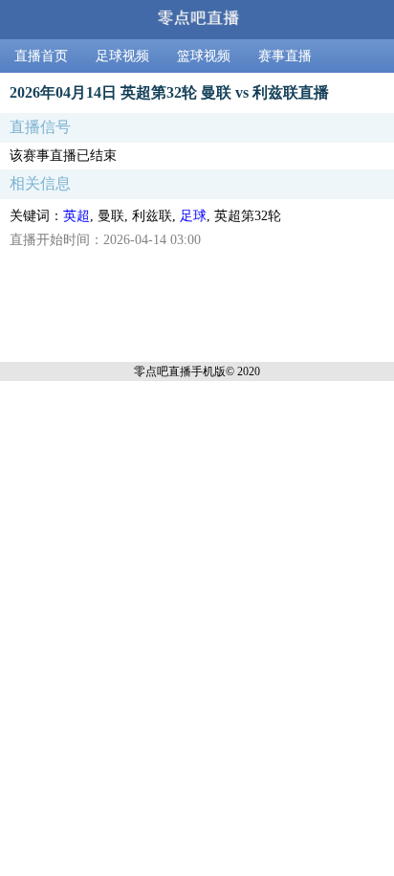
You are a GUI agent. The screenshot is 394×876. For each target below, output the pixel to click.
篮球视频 (203, 56)
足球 (193, 216)
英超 (76, 216)
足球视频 (122, 56)
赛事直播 (285, 56)
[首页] (197, 19)
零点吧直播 (162, 371)
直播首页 (41, 56)
